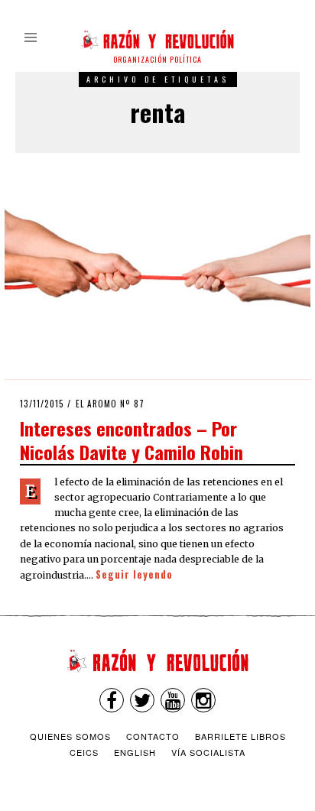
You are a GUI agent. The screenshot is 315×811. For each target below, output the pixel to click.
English (135, 752)
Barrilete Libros (240, 736)
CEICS (84, 752)
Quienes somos (70, 736)
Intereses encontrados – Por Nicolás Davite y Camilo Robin (131, 440)
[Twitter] (142, 700)
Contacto (153, 736)
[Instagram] (203, 700)
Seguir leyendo (134, 574)
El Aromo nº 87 (110, 403)
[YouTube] (173, 700)
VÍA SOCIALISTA (208, 752)
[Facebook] (111, 700)
